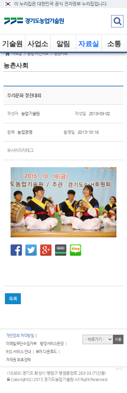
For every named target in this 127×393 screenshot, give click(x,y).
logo (44, 21)
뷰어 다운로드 (46, 351)
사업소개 (38, 45)
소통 (114, 43)
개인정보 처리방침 (20, 335)
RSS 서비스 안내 (18, 351)
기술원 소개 (12, 45)
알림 (63, 43)
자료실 (88, 43)
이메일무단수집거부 (21, 343)
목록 (13, 298)
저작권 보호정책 (18, 360)
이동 (118, 339)
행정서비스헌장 (52, 343)
